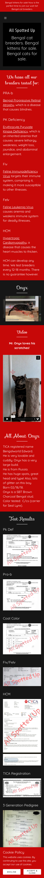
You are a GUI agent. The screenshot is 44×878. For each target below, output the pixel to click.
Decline (11, 872)
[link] (22, 30)
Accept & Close (32, 872)
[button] (5, 18)
